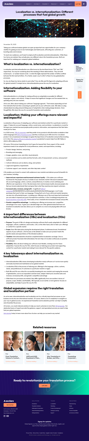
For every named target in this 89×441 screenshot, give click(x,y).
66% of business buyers (24, 135)
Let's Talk (78, 4)
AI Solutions (34, 403)
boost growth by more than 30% (16, 199)
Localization (53, 403)
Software (71, 408)
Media (70, 406)
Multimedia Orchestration (37, 408)
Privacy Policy (29, 433)
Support (52, 412)
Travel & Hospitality (73, 410)
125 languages (60, 306)
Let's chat (44, 385)
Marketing (53, 406)
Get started (7, 313)
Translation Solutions (36, 406)
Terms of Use (36, 433)
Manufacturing (72, 403)
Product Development (55, 408)
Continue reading (10, 361)
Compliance (60, 433)
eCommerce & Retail (73, 412)
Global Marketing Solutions (38, 410)
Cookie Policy (42, 433)
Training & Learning (55, 410)
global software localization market (24, 139)
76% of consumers (20, 132)
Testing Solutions (35, 412)
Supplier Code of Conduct (51, 433)
